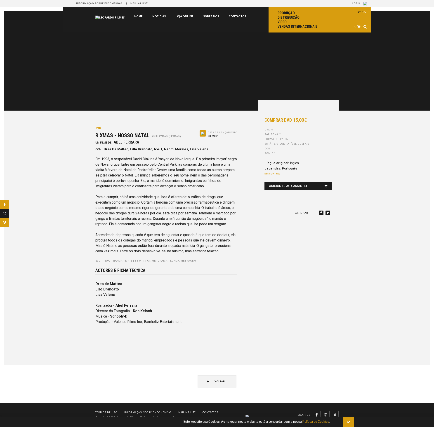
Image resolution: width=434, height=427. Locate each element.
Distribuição (289, 17)
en (364, 12)
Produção (286, 13)
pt (359, 12)
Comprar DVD (285, 120)
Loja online (165, 16)
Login (356, 3)
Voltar (219, 381)
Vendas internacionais (298, 26)
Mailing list (139, 3)
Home (119, 16)
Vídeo (282, 22)
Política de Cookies (315, 421)
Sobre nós (192, 16)
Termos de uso (106, 412)
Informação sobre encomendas (99, 3)
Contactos (218, 16)
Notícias (139, 16)
